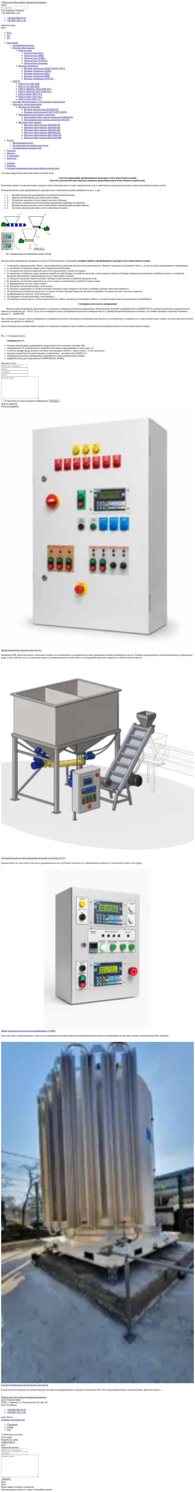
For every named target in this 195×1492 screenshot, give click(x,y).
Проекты (11, 150)
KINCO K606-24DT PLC (30, 94)
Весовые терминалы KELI (37, 73)
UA (8, 35)
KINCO (16, 81)
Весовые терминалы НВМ (37, 76)
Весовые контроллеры (29, 107)
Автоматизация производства (27, 148)
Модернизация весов (23, 143)
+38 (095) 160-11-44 (16, 20)
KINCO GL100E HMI (28, 86)
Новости (11, 153)
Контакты (11, 158)
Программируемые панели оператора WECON (47, 120)
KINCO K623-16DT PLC (30, 96)
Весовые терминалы (28, 66)
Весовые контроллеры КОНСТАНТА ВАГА (45, 112)
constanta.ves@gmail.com (13, 1420)
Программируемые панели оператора (36, 114)
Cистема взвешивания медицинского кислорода (24, 1385)
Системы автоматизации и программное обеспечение (39, 102)
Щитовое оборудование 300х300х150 (42, 125)
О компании (13, 155)
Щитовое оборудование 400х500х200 (42, 130)
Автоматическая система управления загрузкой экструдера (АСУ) (33, 858)
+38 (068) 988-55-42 (16, 18)
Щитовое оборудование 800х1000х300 (42, 135)
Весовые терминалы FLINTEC (39, 78)
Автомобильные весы (23, 45)
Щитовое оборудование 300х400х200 (42, 127)
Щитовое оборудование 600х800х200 (42, 132)
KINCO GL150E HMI (28, 84)
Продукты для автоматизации (27, 104)
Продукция (12, 43)
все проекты (12, 406)
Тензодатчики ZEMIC (34, 58)
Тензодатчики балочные (36, 63)
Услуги (10, 140)
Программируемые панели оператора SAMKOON (48, 117)
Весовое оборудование (24, 48)
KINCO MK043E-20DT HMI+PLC (35, 89)
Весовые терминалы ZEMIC (38, 71)
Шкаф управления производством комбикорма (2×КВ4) (28, 1031)
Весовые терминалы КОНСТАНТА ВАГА (44, 68)
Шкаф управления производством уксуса (21, 650)
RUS (9, 33)
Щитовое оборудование (29, 122)
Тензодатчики (25, 50)
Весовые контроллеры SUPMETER (41, 109)
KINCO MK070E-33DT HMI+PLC (35, 91)
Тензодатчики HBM (33, 55)
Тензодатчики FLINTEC (36, 60)
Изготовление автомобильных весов (30, 145)
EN (8, 38)
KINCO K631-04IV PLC (30, 99)
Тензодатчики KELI (33, 53)
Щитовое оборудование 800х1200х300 (42, 137)
